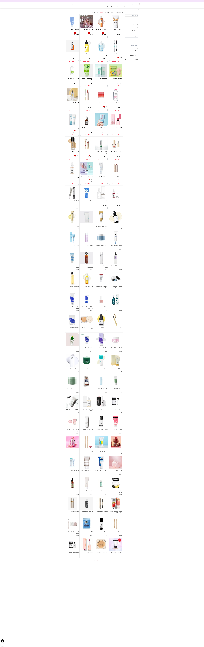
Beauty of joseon (133, 55)
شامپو (137, 33)
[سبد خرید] (64, 4)
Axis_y (135, 53)
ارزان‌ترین (97, 12)
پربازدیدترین (112, 12)
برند (137, 42)
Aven (135, 50)
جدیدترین (102, 12)
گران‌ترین (93, 12)
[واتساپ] (2, 644)
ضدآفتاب (136, 38)
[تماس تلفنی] (2, 640)
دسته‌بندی (136, 19)
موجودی (136, 59)
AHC (135, 48)
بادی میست (136, 36)
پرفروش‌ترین (107, 12)
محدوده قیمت (135, 62)
